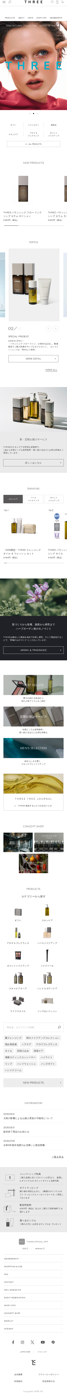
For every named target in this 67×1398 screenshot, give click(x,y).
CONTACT (9, 1282)
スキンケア (47, 920)
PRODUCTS (10, 18)
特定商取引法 (48, 1381)
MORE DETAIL (33, 358)
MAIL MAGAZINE (12, 1290)
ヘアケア (26, 1044)
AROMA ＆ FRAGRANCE (33, 650)
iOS (24, 1248)
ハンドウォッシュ (26, 1063)
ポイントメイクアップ (18, 965)
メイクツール (47, 965)
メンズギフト (48, 1063)
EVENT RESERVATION (15, 1297)
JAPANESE (25, 1352)
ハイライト (47, 1057)
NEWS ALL (51, 369)
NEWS (30, 18)
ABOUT (21, 18)
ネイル (8, 1050)
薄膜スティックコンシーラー (20, 1057)
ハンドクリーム (13, 1070)
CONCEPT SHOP (12, 1313)
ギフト (18, 920)
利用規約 (18, 1381)
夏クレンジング (13, 1037)
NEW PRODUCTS (33, 1082)
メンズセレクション (47, 1011)
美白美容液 (11, 1044)
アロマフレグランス (46, 1044)
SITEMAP (8, 1328)
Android (38, 1248)
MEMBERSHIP (56, 18)
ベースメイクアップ (47, 943)
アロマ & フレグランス (18, 943)
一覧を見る (58, 1156)
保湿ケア (38, 1050)
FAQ (6, 1274)
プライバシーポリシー (48, 1374)
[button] (29, 113)
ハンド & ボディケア (47, 988)
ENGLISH (42, 1352)
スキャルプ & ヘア (18, 988)
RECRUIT (8, 1321)
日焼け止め (23, 1050)
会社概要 (18, 1374)
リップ (8, 1063)
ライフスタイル (18, 1011)
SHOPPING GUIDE (13, 1266)
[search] (59, 1027)
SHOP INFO (41, 18)
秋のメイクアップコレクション (43, 1037)
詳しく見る (25, 195)
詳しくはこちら (33, 462)
